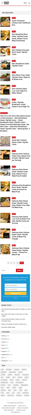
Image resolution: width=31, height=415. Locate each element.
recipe (14, 387)
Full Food (4, 339)
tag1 (9, 390)
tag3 (20, 390)
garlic (26, 377)
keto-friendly (19, 382)
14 (17, 262)
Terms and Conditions (10, 405)
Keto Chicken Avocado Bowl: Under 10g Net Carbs (20, 52)
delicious (17, 374)
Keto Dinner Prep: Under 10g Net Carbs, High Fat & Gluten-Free (21, 77)
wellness (19, 395)
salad (20, 387)
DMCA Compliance (9, 410)
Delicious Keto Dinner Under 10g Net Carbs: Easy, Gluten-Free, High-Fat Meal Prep (21, 204)
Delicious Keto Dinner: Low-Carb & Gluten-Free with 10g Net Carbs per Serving (21, 220)
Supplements (5, 354)
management (24, 385)
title (18, 392)
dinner (8, 377)
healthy (25, 380)
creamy (10, 374)
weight (3, 395)
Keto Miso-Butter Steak (8, 327)
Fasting (3, 336)
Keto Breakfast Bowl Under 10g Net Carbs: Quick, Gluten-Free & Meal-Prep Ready (20, 37)
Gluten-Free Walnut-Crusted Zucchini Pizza (13, 324)
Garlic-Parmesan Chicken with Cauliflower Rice (21, 23)
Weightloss (4, 113)
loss (9, 385)
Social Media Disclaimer (8, 408)
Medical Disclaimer (22, 408)
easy (14, 377)
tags (8, 392)
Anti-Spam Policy (15, 412)
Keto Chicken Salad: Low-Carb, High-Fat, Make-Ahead (19, 91)
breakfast (3, 372)
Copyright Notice (21, 410)
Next (21, 262)
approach (8, 369)
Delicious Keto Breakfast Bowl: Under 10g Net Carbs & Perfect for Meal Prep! (21, 188)
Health (3, 342)
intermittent (4, 382)
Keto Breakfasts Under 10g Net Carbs (20, 65)
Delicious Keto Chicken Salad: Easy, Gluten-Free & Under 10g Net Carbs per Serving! (21, 157)
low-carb (15, 385)
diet (2, 377)
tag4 (26, 390)
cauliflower (12, 372)
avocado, (16, 369)
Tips (2, 357)
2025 (2, 369)
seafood (3, 390)
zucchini (26, 395)
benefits (24, 369)
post (2, 387)
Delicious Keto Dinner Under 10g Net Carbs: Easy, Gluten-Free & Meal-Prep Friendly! (20, 172)
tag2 (15, 390)
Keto (14, 18)
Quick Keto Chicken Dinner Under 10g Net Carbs (20, 142)
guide (11, 380)
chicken (3, 374)
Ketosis (3, 348)
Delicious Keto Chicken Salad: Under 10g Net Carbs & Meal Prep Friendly (20, 235)
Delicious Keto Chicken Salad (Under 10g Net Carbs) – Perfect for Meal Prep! (20, 251)
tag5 (2, 392)
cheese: (20, 372)
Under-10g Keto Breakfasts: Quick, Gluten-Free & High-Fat (20, 104)
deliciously (25, 374)
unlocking (25, 392)
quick (8, 387)
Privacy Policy (22, 405)
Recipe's (3, 351)
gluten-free (4, 380)
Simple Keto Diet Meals (17, 402)
